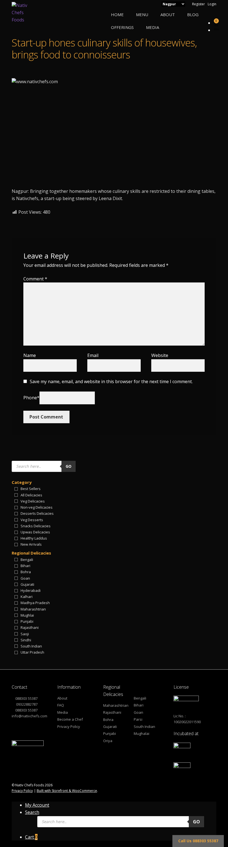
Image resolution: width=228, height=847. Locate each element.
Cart (31, 837)
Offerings (122, 27)
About (167, 14)
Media (152, 27)
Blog (193, 14)
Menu (142, 14)
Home (117, 14)
